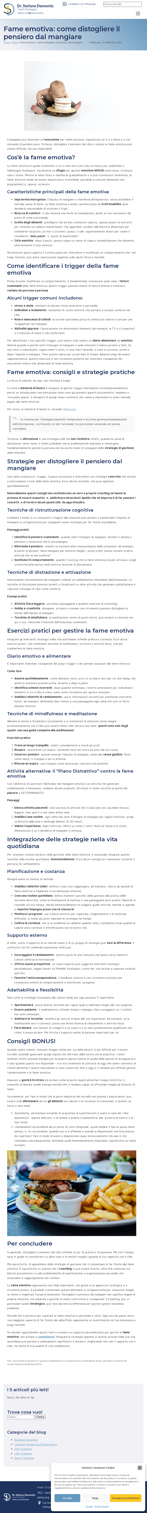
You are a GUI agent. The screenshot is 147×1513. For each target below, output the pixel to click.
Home (7, 42)
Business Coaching (26, 1439)
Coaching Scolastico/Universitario (35, 1444)
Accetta (67, 1498)
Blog (15, 42)
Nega (95, 1498)
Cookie (89, 1506)
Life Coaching (23, 1453)
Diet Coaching (23, 1448)
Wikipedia (69, 409)
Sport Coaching (24, 1458)
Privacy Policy (102, 1506)
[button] (140, 1468)
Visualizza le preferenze (126, 1498)
